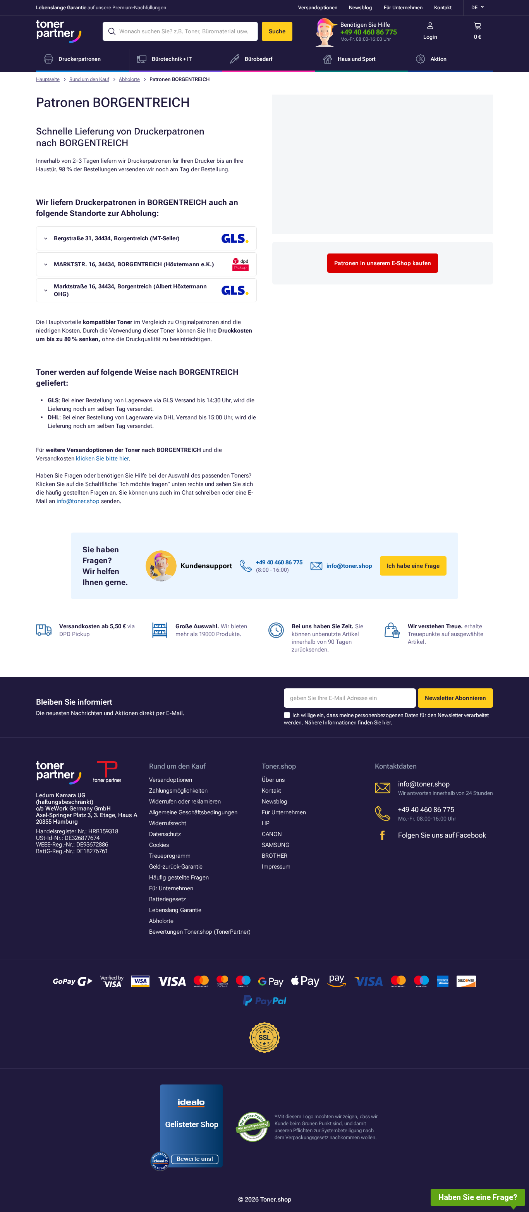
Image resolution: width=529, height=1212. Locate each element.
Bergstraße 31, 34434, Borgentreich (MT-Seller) (117, 238)
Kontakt (443, 7)
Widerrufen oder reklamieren (185, 801)
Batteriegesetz (167, 899)
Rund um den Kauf (89, 79)
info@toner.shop (78, 501)
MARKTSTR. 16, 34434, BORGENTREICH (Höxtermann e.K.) (134, 264)
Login (430, 37)
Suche (277, 31)
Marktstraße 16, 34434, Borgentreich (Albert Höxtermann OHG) (130, 290)
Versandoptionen (317, 7)
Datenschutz (165, 834)
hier (386, 722)
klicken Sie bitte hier (102, 458)
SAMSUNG (275, 844)
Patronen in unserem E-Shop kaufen (382, 263)
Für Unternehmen (403, 7)
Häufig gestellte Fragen (179, 877)
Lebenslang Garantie (175, 910)
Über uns (273, 779)
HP (266, 823)
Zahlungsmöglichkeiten (178, 790)
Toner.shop (279, 766)
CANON (272, 834)
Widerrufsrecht (167, 823)
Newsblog (360, 7)
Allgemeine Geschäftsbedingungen (193, 812)
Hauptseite (48, 79)
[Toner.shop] (59, 31)
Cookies (159, 844)
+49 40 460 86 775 (368, 32)
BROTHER (274, 855)
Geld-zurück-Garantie (176, 866)
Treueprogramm (170, 855)
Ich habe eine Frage (413, 565)
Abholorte (129, 79)
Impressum (276, 866)
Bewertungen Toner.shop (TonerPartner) (200, 931)
